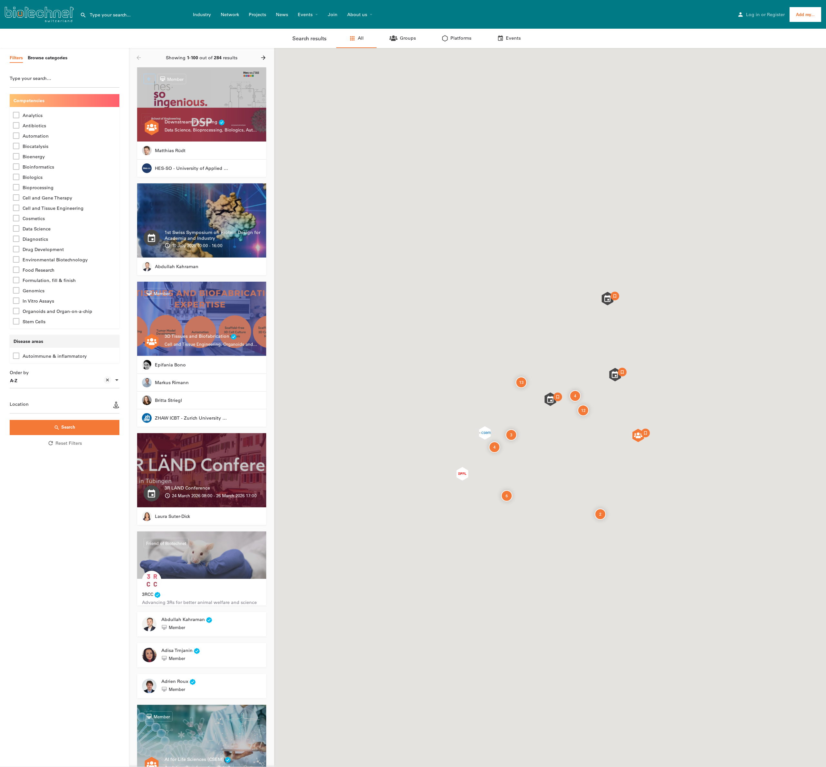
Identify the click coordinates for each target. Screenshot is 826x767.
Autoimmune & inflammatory (55, 356)
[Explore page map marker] (607, 298)
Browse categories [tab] (47, 58)
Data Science (37, 229)
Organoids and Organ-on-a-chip (57, 311)
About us (357, 14)
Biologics (33, 177)
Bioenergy (34, 157)
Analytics (33, 115)
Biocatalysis (35, 146)
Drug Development (43, 249)
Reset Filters (68, 443)
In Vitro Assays (38, 301)
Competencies (29, 100)
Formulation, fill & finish (49, 280)
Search (68, 427)
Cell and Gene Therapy (47, 198)
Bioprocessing (38, 187)
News (282, 14)
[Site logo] (40, 14)
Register (776, 14)
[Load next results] (264, 57)
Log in (753, 14)
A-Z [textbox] (13, 381)
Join (332, 14)
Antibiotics (34, 126)
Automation (36, 136)
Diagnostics (35, 239)
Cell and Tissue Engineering (53, 208)
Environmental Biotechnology (55, 260)
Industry (202, 14)
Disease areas (28, 341)
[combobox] (64, 380)
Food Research (39, 270)
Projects (257, 14)
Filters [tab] (16, 58)
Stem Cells (34, 322)
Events (305, 14)
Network (230, 14)
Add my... (805, 14)
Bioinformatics (38, 167)
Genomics (34, 291)
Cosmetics (34, 218)
